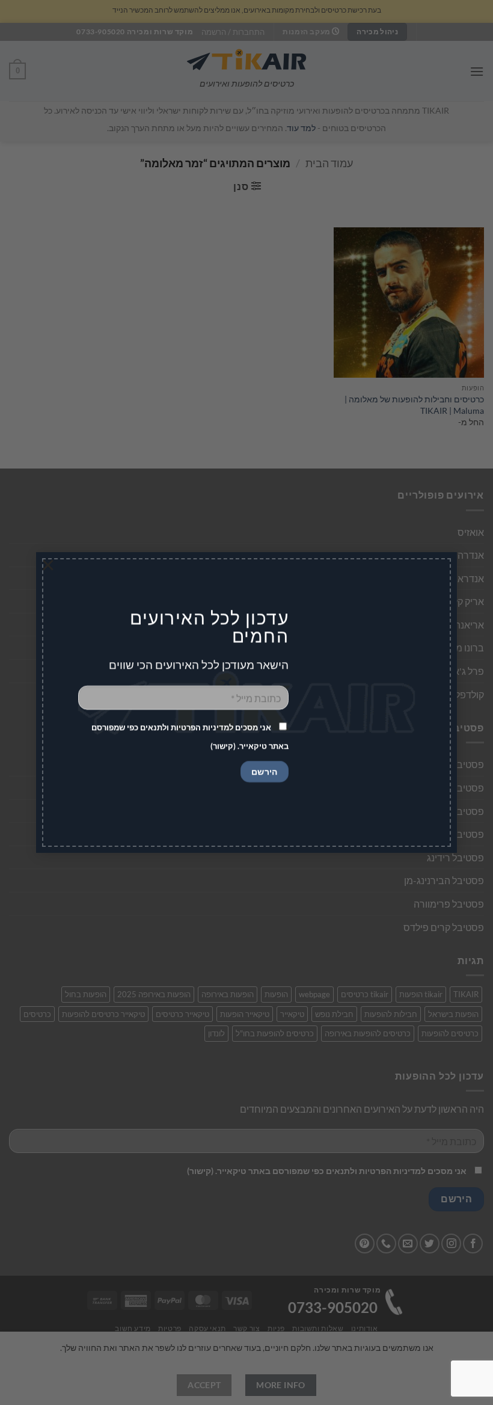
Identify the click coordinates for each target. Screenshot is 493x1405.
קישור (223, 746)
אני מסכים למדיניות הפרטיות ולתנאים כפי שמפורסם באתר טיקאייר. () (190, 736)
